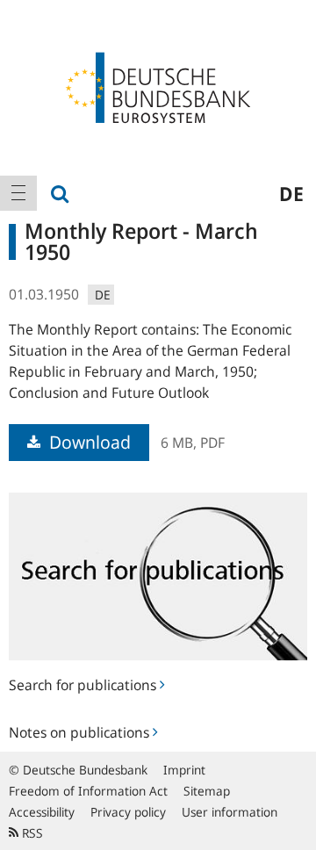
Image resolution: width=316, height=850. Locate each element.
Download (88, 442)
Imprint (184, 769)
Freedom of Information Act (88, 790)
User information (229, 811)
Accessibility (42, 811)
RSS (30, 833)
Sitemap (206, 790)
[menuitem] (18, 193)
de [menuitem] (291, 193)
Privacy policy (128, 811)
